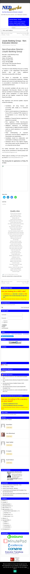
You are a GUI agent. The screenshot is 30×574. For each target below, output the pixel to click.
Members (4, 417)
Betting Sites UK (15, 218)
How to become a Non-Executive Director (14, 472)
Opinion (4, 518)
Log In (4, 325)
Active (6, 419)
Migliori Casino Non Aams (15, 261)
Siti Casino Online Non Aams (15, 248)
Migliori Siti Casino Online (15, 216)
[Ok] (28, 568)
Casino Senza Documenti (15, 260)
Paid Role (6, 512)
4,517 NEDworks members (21, 14)
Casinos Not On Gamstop (15, 213)
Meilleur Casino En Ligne (15, 241)
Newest (2, 419)
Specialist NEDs (6, 520)
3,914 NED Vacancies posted (7, 14)
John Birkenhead (10, 433)
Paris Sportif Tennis (16, 251)
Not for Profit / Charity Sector (10, 510)
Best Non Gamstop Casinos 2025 (15, 231)
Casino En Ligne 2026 (16, 258)
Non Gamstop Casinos (16, 215)
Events (4, 500)
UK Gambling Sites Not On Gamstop (16, 232)
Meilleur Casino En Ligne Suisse (16, 267)
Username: (4, 314)
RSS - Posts (5, 365)
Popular (10, 419)
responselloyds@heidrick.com (15, 157)
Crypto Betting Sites (15, 254)
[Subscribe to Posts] (1, 365)
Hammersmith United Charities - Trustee (7, 34)
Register (3, 326)
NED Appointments (7, 505)
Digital (5, 521)
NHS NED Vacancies (7, 374)
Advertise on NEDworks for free (10, 403)
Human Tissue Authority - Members (10, 488)
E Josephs (8, 451)
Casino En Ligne (15, 262)
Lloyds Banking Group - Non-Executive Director (14, 42)
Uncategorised (6, 529)
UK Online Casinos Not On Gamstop (16, 223)
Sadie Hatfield (9, 442)
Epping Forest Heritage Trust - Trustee (22, 34)
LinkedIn (4, 502)
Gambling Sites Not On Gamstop (16, 220)
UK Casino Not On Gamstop (16, 242)
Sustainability (7, 527)
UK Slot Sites (16, 239)
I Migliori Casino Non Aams (16, 236)
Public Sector (7, 516)
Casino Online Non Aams (15, 222)
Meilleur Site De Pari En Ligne (15, 255)
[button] (2, 307)
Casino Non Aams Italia (16, 249)
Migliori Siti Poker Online (15, 270)
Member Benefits (6, 504)
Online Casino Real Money (16, 228)
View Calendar (24, 307)
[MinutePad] (15, 542)
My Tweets (3, 371)
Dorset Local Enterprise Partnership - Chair (12, 484)
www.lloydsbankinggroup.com (9, 152)
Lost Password (5, 328)
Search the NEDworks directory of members (13, 405)
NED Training (5, 507)
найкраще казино (16, 257)
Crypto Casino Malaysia (16, 268)
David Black (9, 424)
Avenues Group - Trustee (15, 19)
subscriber (15, 294)
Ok (15, 571)
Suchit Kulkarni (10, 459)
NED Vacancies (7, 45)
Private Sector (13, 45)
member (21, 294)
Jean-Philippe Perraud (12, 478)
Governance (7, 525)
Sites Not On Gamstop (16, 225)
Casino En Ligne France (15, 252)
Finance (6, 523)
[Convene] (15, 549)
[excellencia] (15, 547)
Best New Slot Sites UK (16, 238)
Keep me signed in (6, 321)
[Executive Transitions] (15, 554)
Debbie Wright (11, 274)
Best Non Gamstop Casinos (16, 245)
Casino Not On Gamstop (15, 244)
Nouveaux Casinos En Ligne (16, 264)
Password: (4, 318)
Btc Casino (15, 265)
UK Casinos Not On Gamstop (15, 235)
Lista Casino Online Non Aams (15, 247)
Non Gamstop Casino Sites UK (15, 226)
